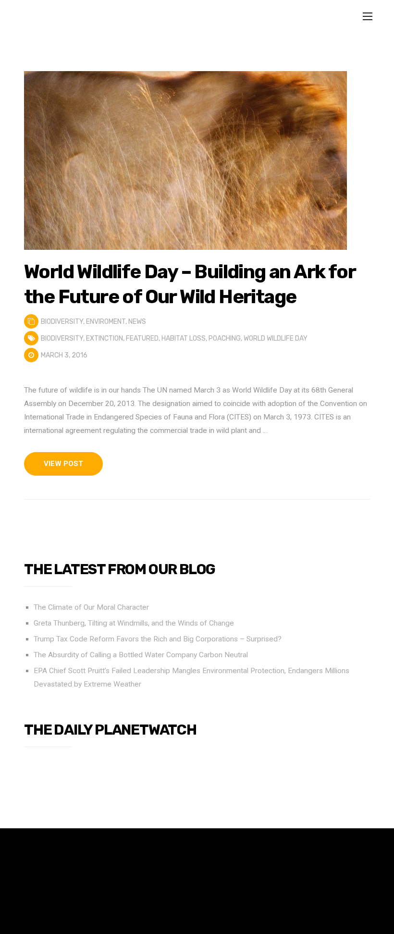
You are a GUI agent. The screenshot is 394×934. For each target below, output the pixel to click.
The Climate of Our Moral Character (91, 607)
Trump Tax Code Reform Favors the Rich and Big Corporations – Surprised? (158, 639)
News (137, 322)
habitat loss (183, 338)
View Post (63, 463)
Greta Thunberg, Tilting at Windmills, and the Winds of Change (134, 623)
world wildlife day (276, 338)
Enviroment (105, 322)
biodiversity (62, 338)
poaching (225, 338)
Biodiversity (62, 322)
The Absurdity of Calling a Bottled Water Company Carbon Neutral (141, 655)
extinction (104, 338)
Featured (142, 338)
